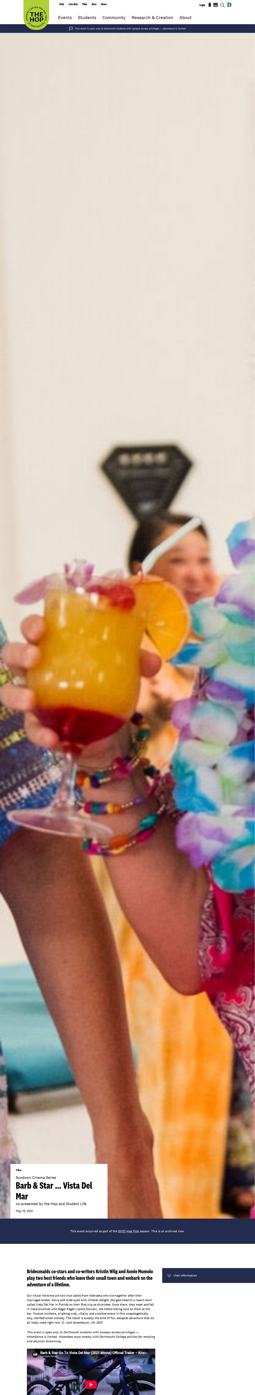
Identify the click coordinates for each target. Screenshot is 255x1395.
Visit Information (185, 1275)
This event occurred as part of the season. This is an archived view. (127, 1231)
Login (202, 5)
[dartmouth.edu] (229, 5)
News (104, 4)
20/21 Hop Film (129, 1231)
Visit (61, 4)
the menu (60, 22)
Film (84, 4)
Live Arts (73, 4)
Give (94, 4)
